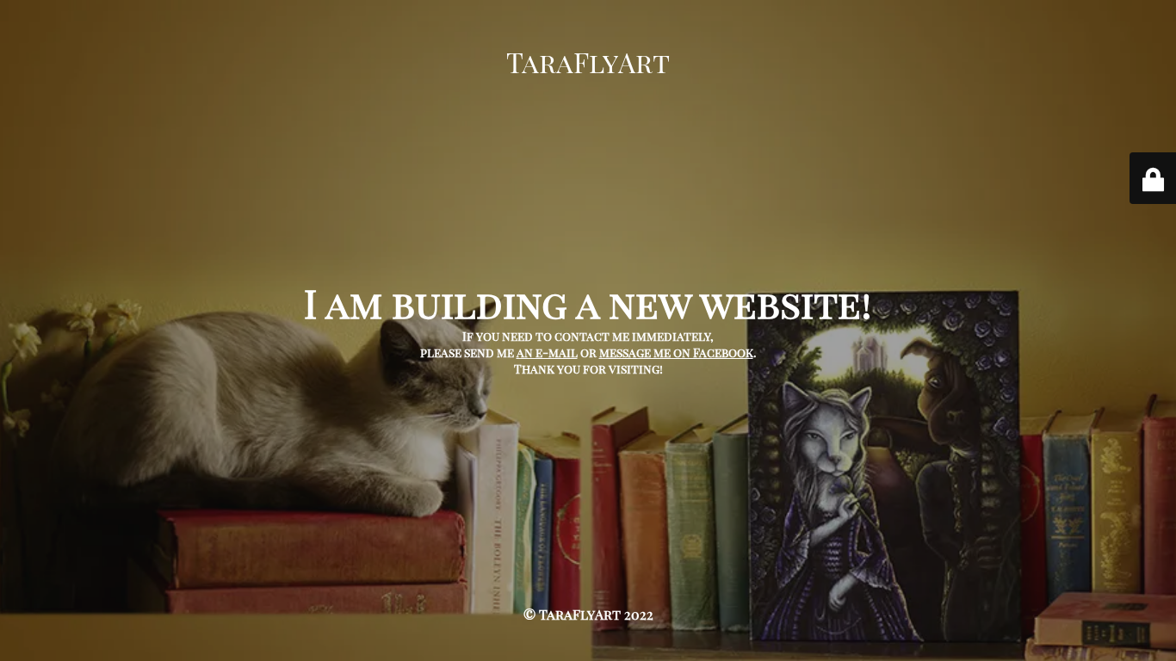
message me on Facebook (676, 352)
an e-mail (547, 352)
